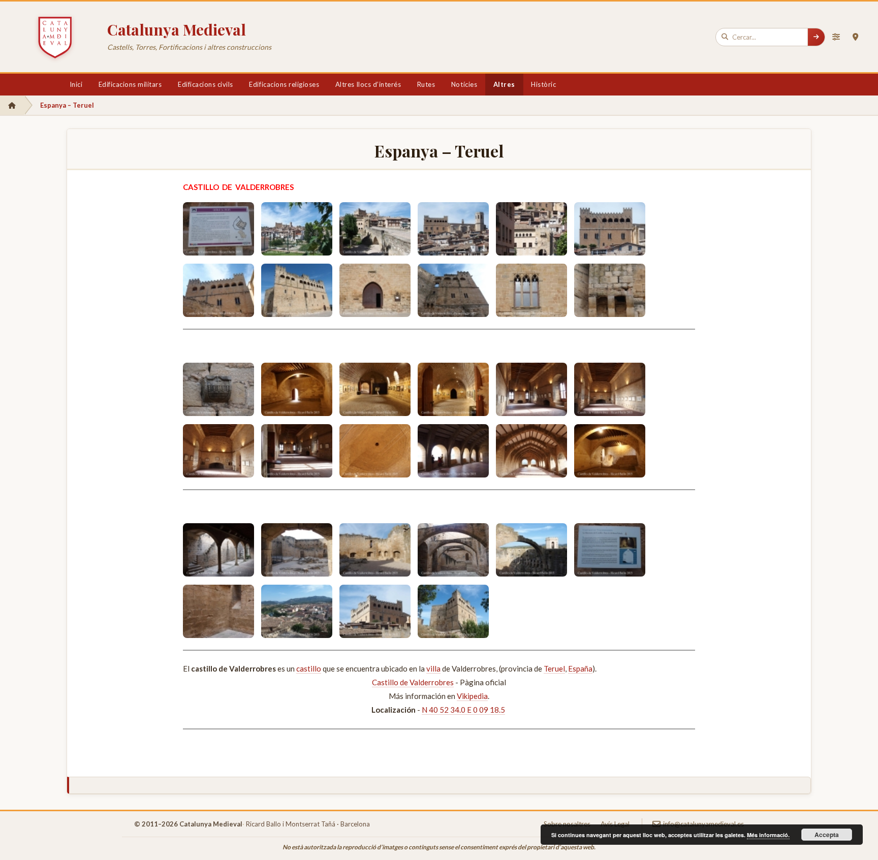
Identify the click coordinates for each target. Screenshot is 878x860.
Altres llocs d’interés (368, 84)
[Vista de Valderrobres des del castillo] (296, 611)
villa (433, 668)
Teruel (554, 668)
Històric (543, 84)
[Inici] (12, 105)
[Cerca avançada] (835, 37)
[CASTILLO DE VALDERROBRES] (218, 229)
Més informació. (768, 835)
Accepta (826, 834)
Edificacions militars (130, 84)
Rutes (426, 84)
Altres (504, 84)
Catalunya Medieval (176, 29)
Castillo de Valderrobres (413, 682)
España (580, 668)
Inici (76, 84)
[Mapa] (855, 37)
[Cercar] (816, 37)
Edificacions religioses (284, 84)
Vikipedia (472, 695)
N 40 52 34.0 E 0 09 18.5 (463, 709)
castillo (308, 668)
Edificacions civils (205, 84)
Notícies (464, 84)
